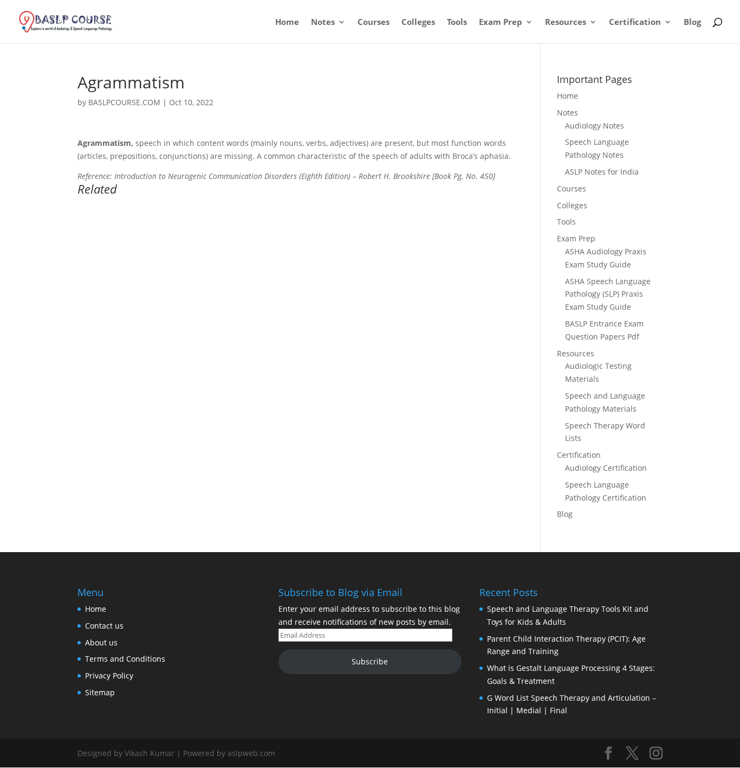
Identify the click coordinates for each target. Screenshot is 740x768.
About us (101, 642)
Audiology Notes (594, 125)
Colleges (418, 22)
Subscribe (370, 661)
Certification (635, 22)
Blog (692, 22)
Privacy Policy (109, 675)
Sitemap (100, 692)
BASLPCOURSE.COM (124, 102)
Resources (565, 22)
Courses (374, 22)
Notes (323, 22)
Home (287, 22)
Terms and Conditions (125, 659)
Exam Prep (500, 22)
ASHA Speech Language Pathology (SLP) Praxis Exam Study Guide (608, 294)
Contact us (104, 625)
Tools (457, 22)
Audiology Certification (606, 468)
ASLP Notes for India (602, 172)
